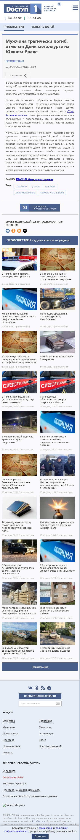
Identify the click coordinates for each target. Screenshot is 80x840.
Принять (40, 836)
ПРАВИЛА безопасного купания (34, 179)
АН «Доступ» (38, 821)
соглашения (45, 828)
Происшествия (15, 61)
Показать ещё (40, 667)
